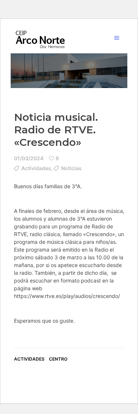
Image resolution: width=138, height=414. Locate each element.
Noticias (71, 168)
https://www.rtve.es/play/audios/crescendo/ (67, 296)
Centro (58, 359)
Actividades (36, 168)
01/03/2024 (28, 158)
